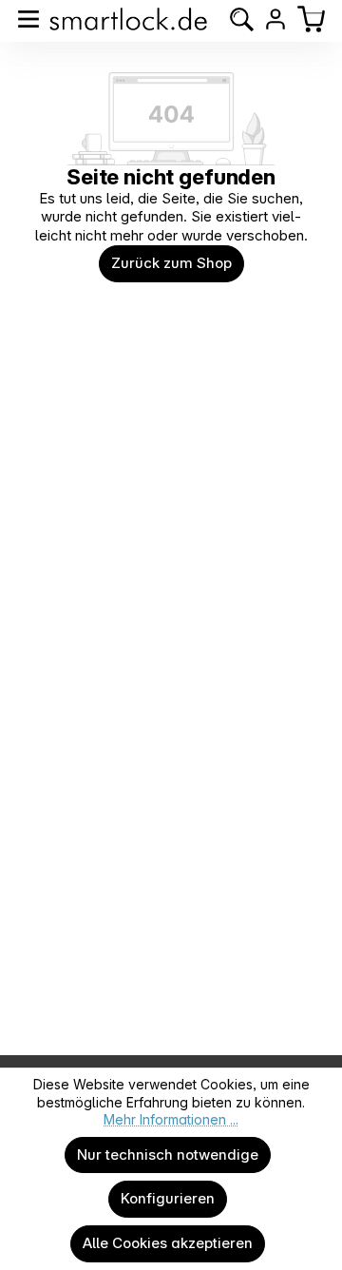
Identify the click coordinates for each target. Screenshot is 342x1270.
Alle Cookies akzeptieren (168, 1243)
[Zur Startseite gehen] (128, 19)
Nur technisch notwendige (167, 1154)
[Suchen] (241, 19)
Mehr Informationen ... (171, 1119)
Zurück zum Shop (171, 263)
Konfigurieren (168, 1198)
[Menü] (28, 19)
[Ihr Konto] (275, 19)
